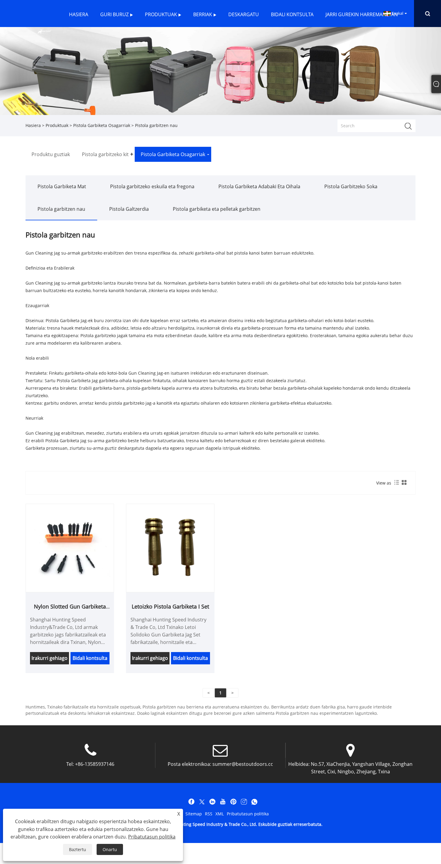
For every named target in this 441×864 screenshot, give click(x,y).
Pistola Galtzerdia (129, 209)
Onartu (110, 849)
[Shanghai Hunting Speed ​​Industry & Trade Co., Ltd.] (44, 31)
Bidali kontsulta (90, 658)
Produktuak (57, 125)
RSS (208, 814)
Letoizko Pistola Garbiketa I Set (170, 606)
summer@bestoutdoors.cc (242, 764)
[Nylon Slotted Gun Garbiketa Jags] (70, 547)
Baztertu (77, 849)
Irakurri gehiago (50, 658)
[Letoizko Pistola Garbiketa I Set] (170, 547)
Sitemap (193, 814)
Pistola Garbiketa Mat (62, 186)
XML (219, 814)
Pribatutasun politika (248, 814)
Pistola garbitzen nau (61, 209)
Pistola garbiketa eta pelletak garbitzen (216, 209)
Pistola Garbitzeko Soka (350, 186)
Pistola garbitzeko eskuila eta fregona (152, 186)
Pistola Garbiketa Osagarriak (101, 125)
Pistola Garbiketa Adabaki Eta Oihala (259, 186)
